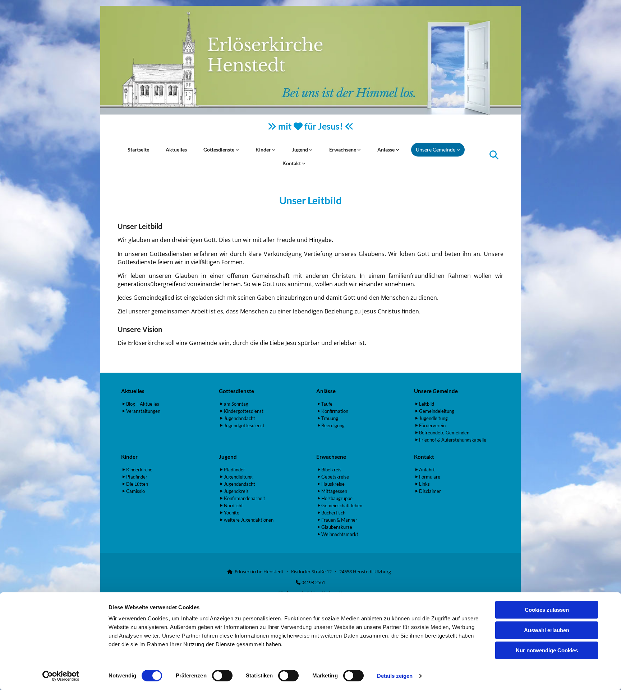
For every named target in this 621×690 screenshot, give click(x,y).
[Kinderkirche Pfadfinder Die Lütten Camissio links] (274, 150)
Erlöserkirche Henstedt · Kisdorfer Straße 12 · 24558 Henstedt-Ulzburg (313, 571)
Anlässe (386, 149)
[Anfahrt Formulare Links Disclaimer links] (303, 163)
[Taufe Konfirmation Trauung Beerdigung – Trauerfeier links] (397, 150)
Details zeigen (395, 676)
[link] (221, 150)
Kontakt (292, 163)
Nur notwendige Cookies (547, 650)
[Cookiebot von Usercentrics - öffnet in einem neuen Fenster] (60, 676)
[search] (493, 154)
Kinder (264, 149)
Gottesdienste (219, 149)
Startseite (138, 149)
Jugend (300, 149)
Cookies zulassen (547, 610)
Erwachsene (343, 149)
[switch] (222, 675)
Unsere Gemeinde (436, 149)
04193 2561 (313, 582)
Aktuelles (176, 149)
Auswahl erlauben (546, 630)
